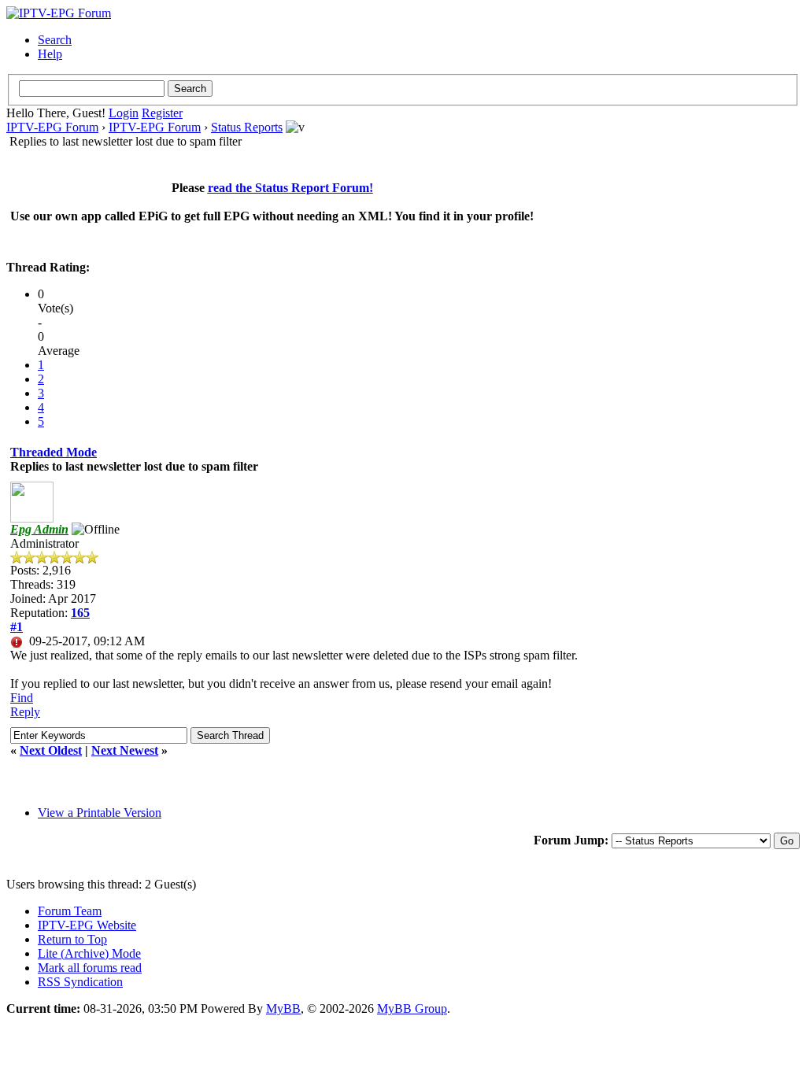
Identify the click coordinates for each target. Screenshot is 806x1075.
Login (124, 113)
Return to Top (72, 939)
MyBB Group (412, 1008)
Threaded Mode (53, 452)
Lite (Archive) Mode (89, 953)
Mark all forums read (90, 967)
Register (162, 113)
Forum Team (70, 911)
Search (55, 39)
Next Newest (124, 750)
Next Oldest (51, 750)
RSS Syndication (80, 981)
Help (50, 54)
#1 (16, 627)
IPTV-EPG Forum (52, 127)
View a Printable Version (99, 812)
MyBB (283, 1008)
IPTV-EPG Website (87, 925)
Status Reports (247, 127)
